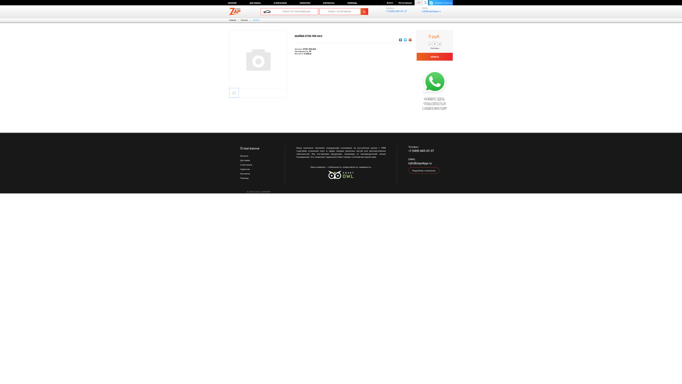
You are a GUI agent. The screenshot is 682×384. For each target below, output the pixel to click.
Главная (232, 20)
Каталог (232, 3)
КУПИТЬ (435, 56)
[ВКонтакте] (400, 40)
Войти (390, 2)
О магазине (280, 3)
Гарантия (305, 3)
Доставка (255, 3)
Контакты (328, 3)
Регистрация (405, 2)
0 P (418, 3)
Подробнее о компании (423, 170)
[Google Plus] (410, 40)
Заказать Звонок (443, 2)
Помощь (352, 3)
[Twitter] (405, 40)
